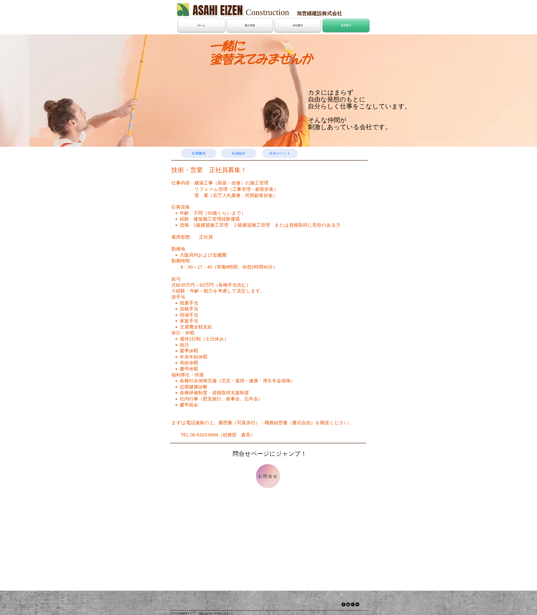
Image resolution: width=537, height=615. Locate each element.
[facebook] (343, 604)
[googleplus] (353, 604)
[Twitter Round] (348, 604)
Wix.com (203, 613)
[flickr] (357, 604)
